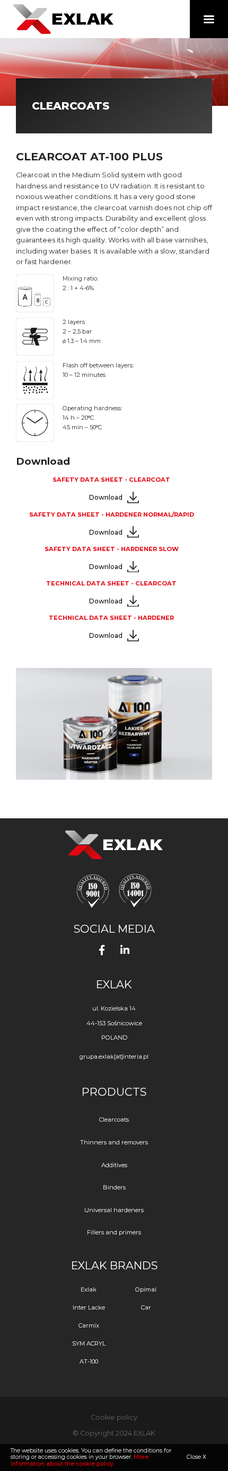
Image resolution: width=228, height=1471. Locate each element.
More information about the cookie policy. (79, 1460)
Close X (196, 1457)
